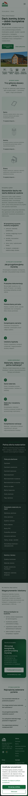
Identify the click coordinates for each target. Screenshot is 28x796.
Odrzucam (14, 791)
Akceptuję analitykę (14, 787)
